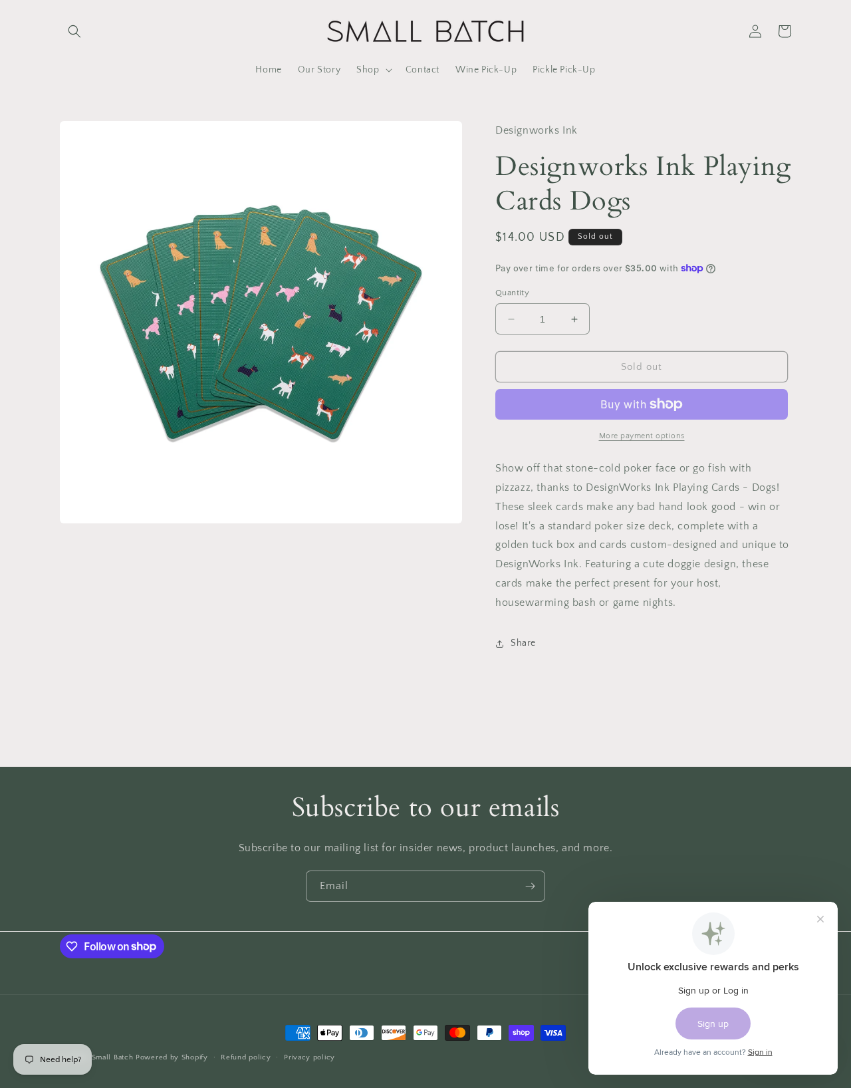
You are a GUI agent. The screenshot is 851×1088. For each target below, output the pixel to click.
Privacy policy (309, 1057)
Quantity (512, 292)
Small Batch (113, 1057)
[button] (74, 31)
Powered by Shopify (172, 1057)
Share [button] (523, 643)
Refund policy (246, 1057)
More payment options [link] (642, 436)
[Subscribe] (530, 886)
